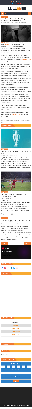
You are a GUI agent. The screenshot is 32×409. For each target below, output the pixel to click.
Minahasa (6, 44)
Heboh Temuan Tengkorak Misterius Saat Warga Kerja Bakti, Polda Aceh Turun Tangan (5, 243)
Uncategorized (4, 17)
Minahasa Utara (26, 59)
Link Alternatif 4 (16, 335)
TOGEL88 (3, 42)
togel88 (2, 122)
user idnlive (15, 22)
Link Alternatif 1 (16, 325)
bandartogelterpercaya (19, 120)
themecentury (25, 405)
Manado (8, 42)
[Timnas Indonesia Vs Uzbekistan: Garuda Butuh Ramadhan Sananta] (16, 181)
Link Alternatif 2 (16, 328)
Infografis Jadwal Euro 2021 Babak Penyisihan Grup (16, 152)
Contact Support (16, 1)
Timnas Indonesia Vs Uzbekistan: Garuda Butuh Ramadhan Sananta (14, 195)
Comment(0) (23, 22)
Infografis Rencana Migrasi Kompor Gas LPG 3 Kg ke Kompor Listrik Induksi (16, 221)
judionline (27, 120)
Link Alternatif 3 (16, 331)
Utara (10, 44)
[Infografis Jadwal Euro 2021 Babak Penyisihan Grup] (16, 138)
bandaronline (9, 120)
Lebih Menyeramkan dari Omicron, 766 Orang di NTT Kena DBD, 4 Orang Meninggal (28, 243)
